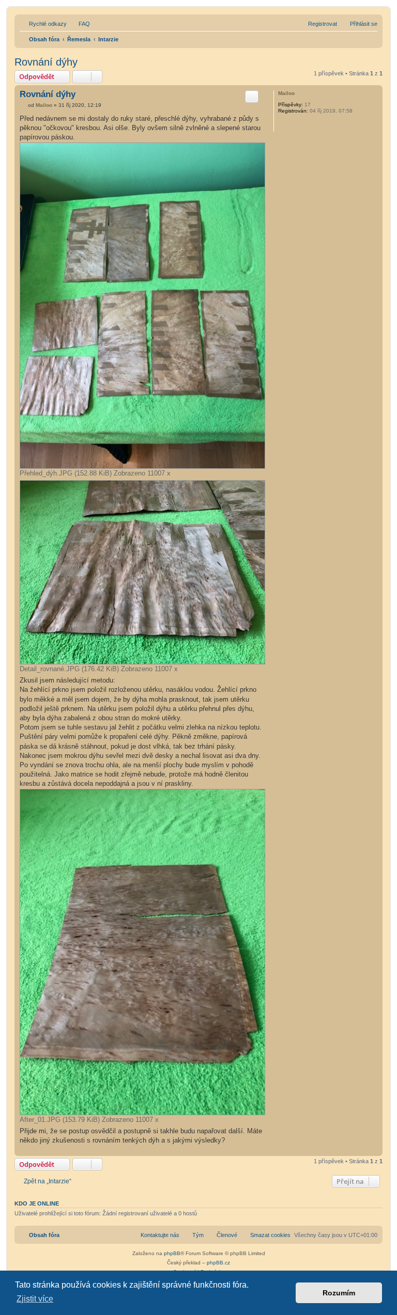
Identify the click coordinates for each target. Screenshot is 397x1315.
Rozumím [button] (339, 1293)
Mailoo (286, 93)
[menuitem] (79, 24)
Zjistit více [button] (35, 1298)
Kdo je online (36, 1203)
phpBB (172, 1253)
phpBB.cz (218, 1262)
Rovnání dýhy (46, 62)
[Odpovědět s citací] (251, 96)
